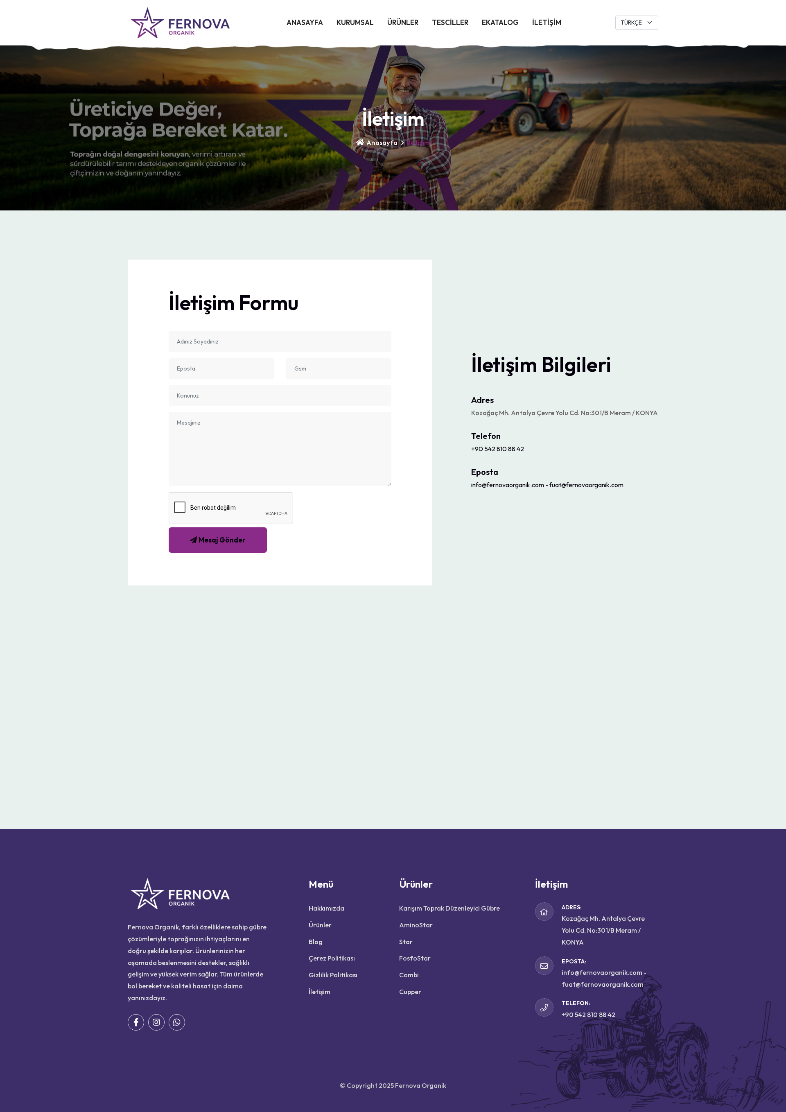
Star (406, 942)
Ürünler (320, 925)
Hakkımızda (326, 908)
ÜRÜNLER (402, 22)
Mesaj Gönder (222, 540)
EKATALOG (500, 22)
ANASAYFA (305, 22)
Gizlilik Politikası (333, 975)
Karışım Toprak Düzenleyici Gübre (449, 908)
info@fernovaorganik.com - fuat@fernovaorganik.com (547, 485)
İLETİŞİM (546, 22)
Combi (409, 975)
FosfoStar (415, 958)
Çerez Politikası (332, 958)
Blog (316, 942)
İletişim (319, 992)
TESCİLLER (450, 22)
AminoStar (416, 925)
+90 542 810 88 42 (497, 449)
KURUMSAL (355, 22)
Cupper (410, 992)
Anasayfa (381, 142)
